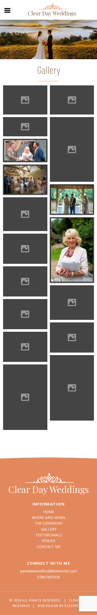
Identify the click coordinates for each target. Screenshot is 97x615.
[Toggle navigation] (7, 10)
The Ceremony (49, 523)
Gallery (48, 529)
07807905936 (48, 577)
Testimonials (48, 534)
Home (48, 511)
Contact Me (49, 546)
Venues (48, 540)
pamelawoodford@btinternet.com (48, 571)
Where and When (48, 517)
